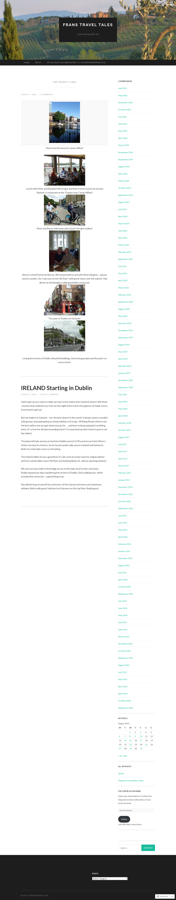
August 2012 (123, 665)
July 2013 (122, 622)
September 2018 (125, 387)
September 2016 (125, 508)
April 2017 (123, 458)
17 (141, 740)
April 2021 (123, 280)
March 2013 (123, 636)
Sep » (125, 756)
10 (141, 736)
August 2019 (123, 344)
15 (130, 740)
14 (125, 740)
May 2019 (122, 351)
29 (130, 748)
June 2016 (122, 522)
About (38, 62)
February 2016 (124, 544)
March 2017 (123, 465)
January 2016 (124, 551)
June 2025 (122, 124)
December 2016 (125, 487)
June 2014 (122, 608)
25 (146, 744)
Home (26, 62)
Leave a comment (49, 394)
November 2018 (125, 380)
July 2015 (122, 572)
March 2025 (123, 145)
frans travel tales (88, 25)
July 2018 (122, 394)
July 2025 (122, 116)
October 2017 (124, 430)
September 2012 (125, 658)
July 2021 (122, 266)
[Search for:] (136, 848)
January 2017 (124, 480)
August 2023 (123, 202)
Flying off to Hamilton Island (130, 780)
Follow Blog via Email (129, 791)
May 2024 (122, 173)
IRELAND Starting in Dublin (56, 387)
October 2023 (124, 188)
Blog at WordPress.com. (34, 895)
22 (130, 744)
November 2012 (125, 643)
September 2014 (125, 594)
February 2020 (124, 323)
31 (141, 748)
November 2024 (125, 152)
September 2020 (125, 302)
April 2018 (123, 416)
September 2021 (125, 259)
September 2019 (125, 337)
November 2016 (125, 494)
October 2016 (124, 501)
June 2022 (122, 230)
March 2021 (123, 287)
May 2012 (122, 679)
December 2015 (125, 558)
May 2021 (122, 273)
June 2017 (122, 451)
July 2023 (122, 209)
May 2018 (122, 408)
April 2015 (123, 579)
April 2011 (123, 693)
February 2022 (124, 252)
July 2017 (122, 444)
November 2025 (125, 102)
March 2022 (123, 245)
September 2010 (125, 708)
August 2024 (123, 166)
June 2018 (122, 401)
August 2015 (123, 565)
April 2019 (123, 359)
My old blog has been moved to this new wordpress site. (76, 62)
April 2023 (123, 216)
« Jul (120, 756)
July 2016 (122, 515)
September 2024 (125, 159)
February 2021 (124, 294)
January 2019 (124, 373)
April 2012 (123, 686)
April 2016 (123, 537)
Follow (124, 819)
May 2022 (122, 238)
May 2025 (122, 131)
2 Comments (46, 94)
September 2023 (125, 195)
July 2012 (122, 672)
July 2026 (122, 88)
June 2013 (122, 629)
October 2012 (124, 651)
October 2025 (124, 109)
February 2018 (124, 423)
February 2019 (124, 366)
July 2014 (122, 601)
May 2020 (122, 316)
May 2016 (122, 529)
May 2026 (122, 95)
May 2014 (122, 615)
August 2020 (123, 309)
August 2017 (123, 437)
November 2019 (125, 330)
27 (120, 748)
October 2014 (124, 586)
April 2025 (123, 138)
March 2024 (123, 181)
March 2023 (123, 223)
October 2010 (124, 700)
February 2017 (124, 472)
